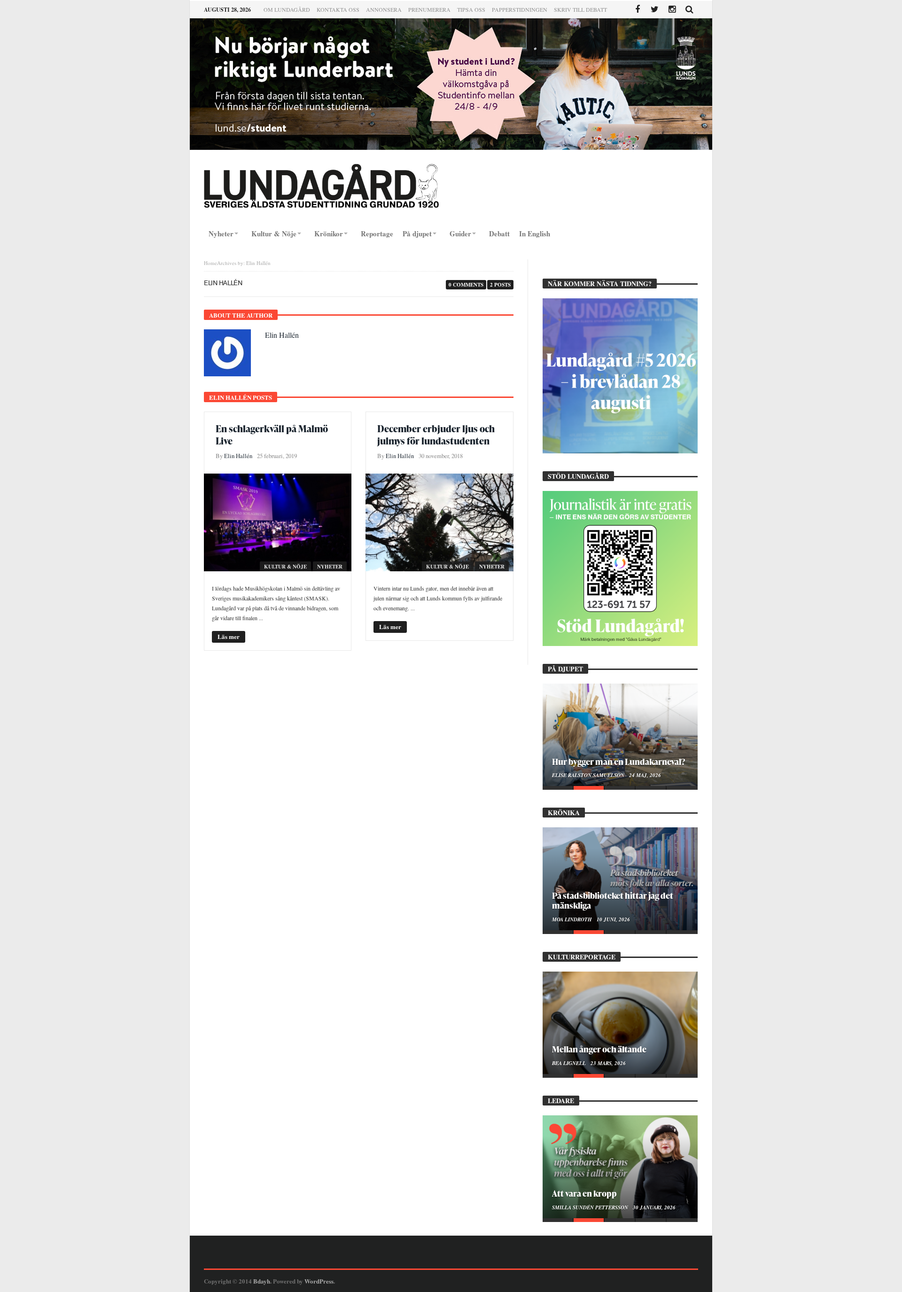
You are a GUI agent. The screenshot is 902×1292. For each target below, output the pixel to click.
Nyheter (329, 566)
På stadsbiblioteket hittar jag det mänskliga (612, 900)
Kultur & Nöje (285, 566)
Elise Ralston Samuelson (589, 775)
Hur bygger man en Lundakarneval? (618, 761)
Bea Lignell (569, 1063)
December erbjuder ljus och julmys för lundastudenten (436, 434)
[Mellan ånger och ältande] (620, 1023)
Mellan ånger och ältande (599, 1049)
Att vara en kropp (584, 1193)
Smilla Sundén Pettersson (591, 1207)
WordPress (319, 1280)
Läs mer (229, 636)
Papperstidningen (519, 9)
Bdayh (261, 1280)
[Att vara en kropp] (620, 1166)
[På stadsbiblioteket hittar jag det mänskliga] (620, 878)
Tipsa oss (471, 9)
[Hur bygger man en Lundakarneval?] (620, 735)
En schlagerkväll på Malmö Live (272, 434)
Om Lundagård (287, 9)
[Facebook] (637, 9)
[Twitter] (654, 9)
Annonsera (384, 9)
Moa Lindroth (572, 919)
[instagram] (672, 9)
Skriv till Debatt (580, 9)
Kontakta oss (338, 9)
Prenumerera (429, 9)
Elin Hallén (282, 335)
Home (210, 262)
